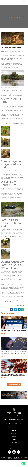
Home (14, 430)
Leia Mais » (3, 333)
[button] (24, 2)
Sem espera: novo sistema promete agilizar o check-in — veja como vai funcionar (14, 331)
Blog (14, 439)
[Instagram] (14, 452)
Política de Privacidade (15, 458)
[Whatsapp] (18, 452)
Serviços (13, 433)
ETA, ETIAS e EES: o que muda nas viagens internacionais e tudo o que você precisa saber (13, 353)
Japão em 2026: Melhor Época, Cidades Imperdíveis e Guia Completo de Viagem (13, 375)
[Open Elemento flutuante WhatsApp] (23, 463)
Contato (14, 442)
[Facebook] (9, 452)
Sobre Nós (14, 436)
